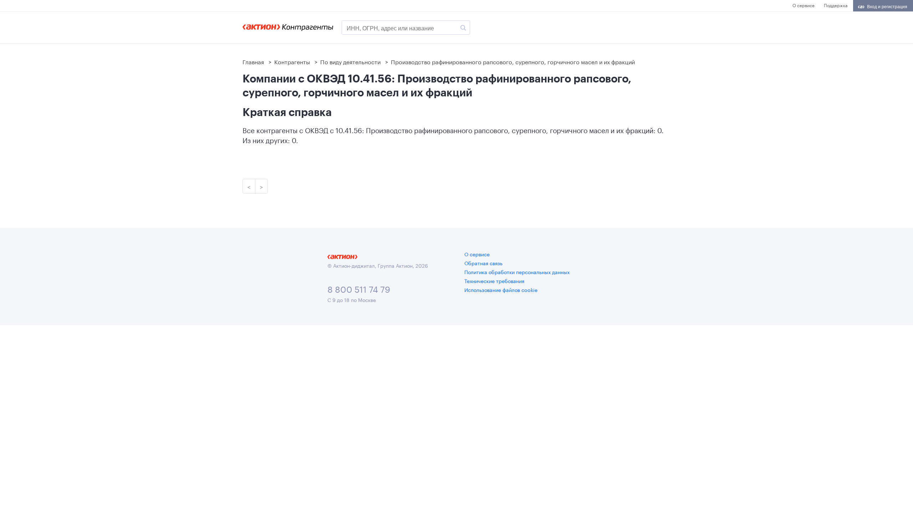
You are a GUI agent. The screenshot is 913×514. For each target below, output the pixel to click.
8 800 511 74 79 (358, 288)
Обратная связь (483, 263)
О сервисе (803, 4)
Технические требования (494, 280)
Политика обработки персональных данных (517, 272)
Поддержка (835, 4)
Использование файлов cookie (500, 289)
